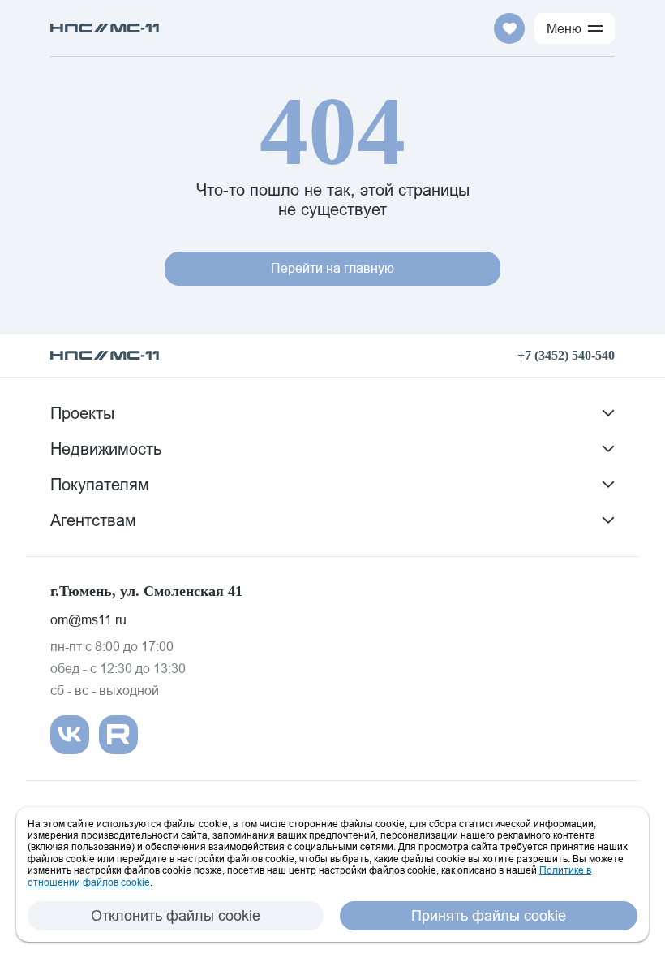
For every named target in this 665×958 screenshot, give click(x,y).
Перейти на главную (332, 268)
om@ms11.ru (88, 619)
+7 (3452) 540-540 (566, 355)
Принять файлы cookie (488, 915)
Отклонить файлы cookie (175, 915)
